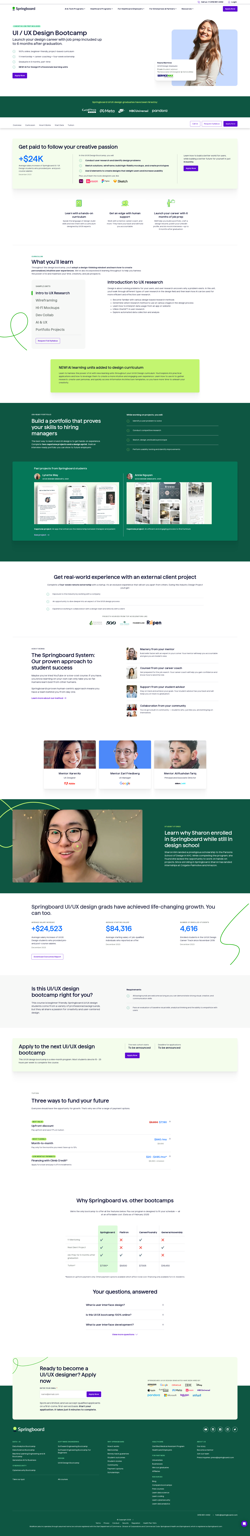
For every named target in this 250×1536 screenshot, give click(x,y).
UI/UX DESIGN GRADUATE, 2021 (55, 479)
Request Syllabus (212, 124)
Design (61, 1458)
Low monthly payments (44, 1156)
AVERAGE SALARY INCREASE (43, 922)
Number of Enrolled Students (194, 922)
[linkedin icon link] (227, 1431)
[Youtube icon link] (205, 1431)
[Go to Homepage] (23, 10)
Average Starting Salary (117, 922)
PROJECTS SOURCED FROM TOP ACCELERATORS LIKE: (125, 616)
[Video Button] (77, 846)
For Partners (158, 1455)
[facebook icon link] (220, 1431)
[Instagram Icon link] (213, 1431)
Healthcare (157, 1442)
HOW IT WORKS (38, 649)
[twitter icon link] (235, 1431)
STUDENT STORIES (173, 826)
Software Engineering (68, 1442)
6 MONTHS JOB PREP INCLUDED (27, 26)
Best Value (38, 1122)
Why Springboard (116, 1442)
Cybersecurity (19, 1465)
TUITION (35, 1093)
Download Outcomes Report (47, 957)
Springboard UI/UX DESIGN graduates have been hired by (174, 1380)
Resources (157, 1477)
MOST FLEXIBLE (39, 1139)
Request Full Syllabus (48, 341)
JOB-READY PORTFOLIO (41, 414)
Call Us (195, 124)
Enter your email (48, 1388)
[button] (244, 1524)
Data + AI (16, 1442)
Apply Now (230, 9)
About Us (201, 1442)
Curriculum (37, 256)
